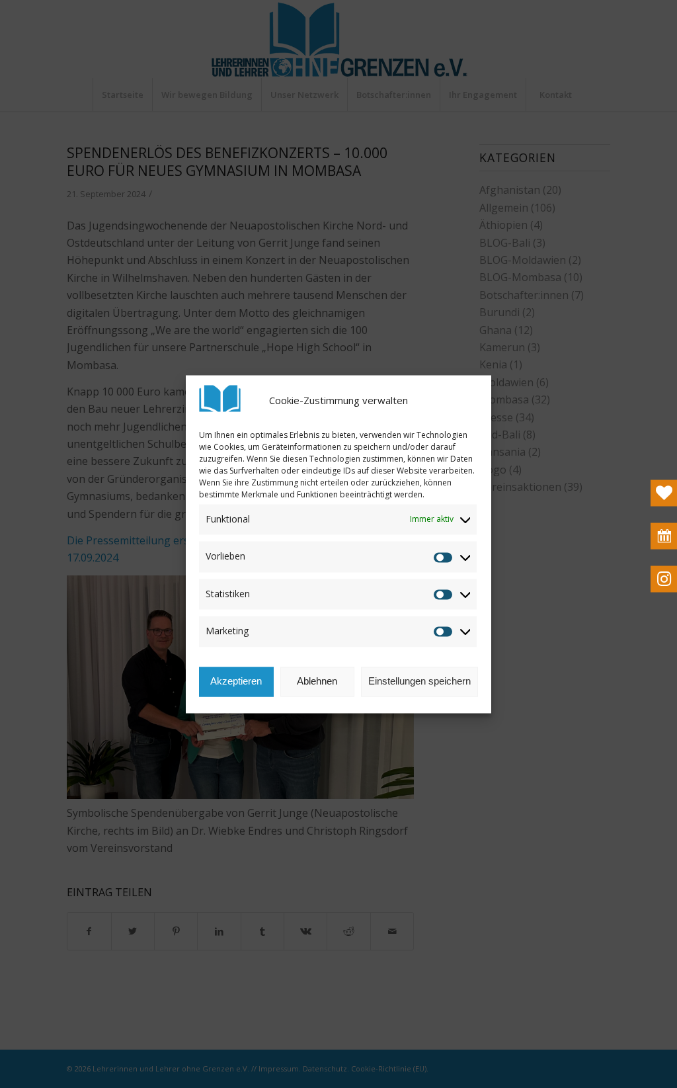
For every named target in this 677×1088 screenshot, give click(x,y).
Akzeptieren (236, 681)
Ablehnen (317, 681)
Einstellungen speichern (419, 681)
